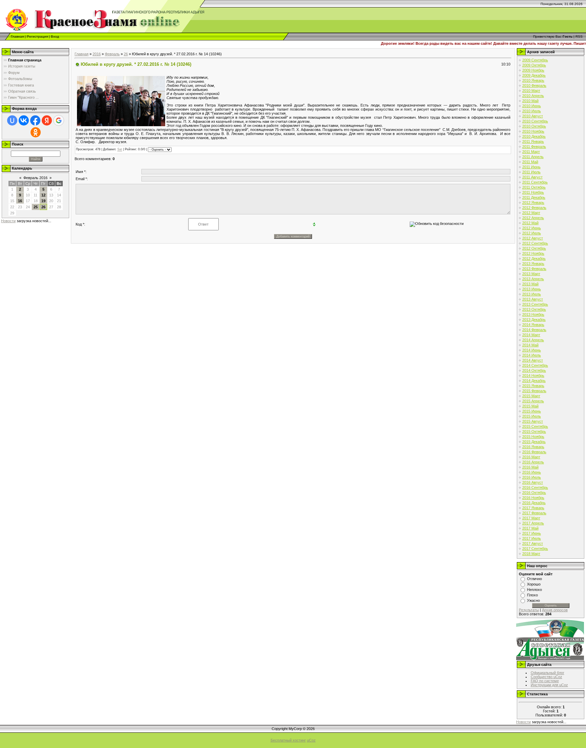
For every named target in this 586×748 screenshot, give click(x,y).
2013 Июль (531, 294)
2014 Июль (531, 355)
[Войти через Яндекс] (47, 120)
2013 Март (531, 274)
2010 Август (532, 116)
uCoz (311, 740)
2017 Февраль (534, 513)
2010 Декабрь (534, 136)
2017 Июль (531, 538)
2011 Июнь (531, 167)
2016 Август (532, 482)
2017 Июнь (531, 533)
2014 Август (532, 360)
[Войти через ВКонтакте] (24, 120)
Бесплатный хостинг (288, 740)
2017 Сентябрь (535, 548)
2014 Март (531, 335)
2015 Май (530, 406)
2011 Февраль (534, 147)
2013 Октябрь (534, 309)
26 (43, 207)
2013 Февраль (534, 269)
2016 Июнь (531, 472)
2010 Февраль (534, 85)
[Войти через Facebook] (35, 120)
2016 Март (531, 457)
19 (43, 201)
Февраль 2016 (35, 178)
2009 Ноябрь (533, 70)
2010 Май (530, 101)
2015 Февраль (534, 391)
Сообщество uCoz (546, 677)
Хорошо (534, 584)
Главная (17, 36)
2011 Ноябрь (533, 192)
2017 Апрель (533, 523)
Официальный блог (547, 673)
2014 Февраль (534, 330)
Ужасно (533, 600)
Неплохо (534, 590)
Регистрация (37, 36)
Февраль (112, 54)
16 (20, 201)
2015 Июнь (531, 411)
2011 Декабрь (533, 197)
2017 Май (530, 528)
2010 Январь (533, 80)
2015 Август (532, 421)
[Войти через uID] (12, 120)
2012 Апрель (533, 218)
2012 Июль (531, 233)
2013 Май (530, 284)
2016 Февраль (534, 452)
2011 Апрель (533, 157)
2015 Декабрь (534, 442)
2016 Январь (533, 447)
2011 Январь (533, 141)
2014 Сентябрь (535, 365)
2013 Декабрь (534, 320)
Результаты (529, 610)
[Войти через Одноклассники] (36, 132)
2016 (97, 54)
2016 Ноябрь (533, 498)
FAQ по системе (545, 681)
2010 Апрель (533, 96)
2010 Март (531, 91)
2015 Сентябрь (535, 426)
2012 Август (532, 238)
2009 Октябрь (534, 65)
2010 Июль (531, 111)
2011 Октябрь (534, 187)
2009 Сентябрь (535, 60)
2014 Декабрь (534, 381)
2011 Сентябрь (535, 182)
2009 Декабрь (534, 75)
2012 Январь (533, 202)
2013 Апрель (533, 279)
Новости (8, 221)
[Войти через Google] (58, 120)
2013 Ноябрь (533, 314)
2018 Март (531, 554)
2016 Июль (531, 477)
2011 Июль (531, 172)
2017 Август (532, 543)
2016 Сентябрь (535, 487)
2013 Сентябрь (535, 304)
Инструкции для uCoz (549, 685)
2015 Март (531, 396)
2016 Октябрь (534, 493)
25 (36, 207)
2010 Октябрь (534, 126)
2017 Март (531, 518)
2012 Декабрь (534, 258)
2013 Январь (533, 264)
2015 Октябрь (534, 431)
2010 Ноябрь (533, 131)
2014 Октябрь (534, 370)
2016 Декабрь (534, 503)
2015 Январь (533, 386)
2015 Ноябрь (533, 437)
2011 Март (531, 152)
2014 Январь (533, 325)
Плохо (532, 595)
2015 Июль (531, 416)
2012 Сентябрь (535, 243)
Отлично (534, 579)
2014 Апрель (533, 340)
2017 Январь (533, 508)
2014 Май (530, 345)
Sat (119, 149)
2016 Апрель (533, 462)
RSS (579, 36)
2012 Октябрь (534, 248)
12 (43, 195)
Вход (55, 36)
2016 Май (530, 467)
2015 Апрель (533, 401)
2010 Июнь (531, 106)
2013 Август (532, 299)
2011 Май (530, 162)
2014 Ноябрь (533, 375)
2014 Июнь (531, 350)
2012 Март (531, 213)
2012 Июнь (531, 228)
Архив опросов (555, 610)
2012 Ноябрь (533, 253)
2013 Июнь (531, 289)
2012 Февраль (534, 208)
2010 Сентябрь (535, 121)
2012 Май (530, 223)
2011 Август (532, 177)
